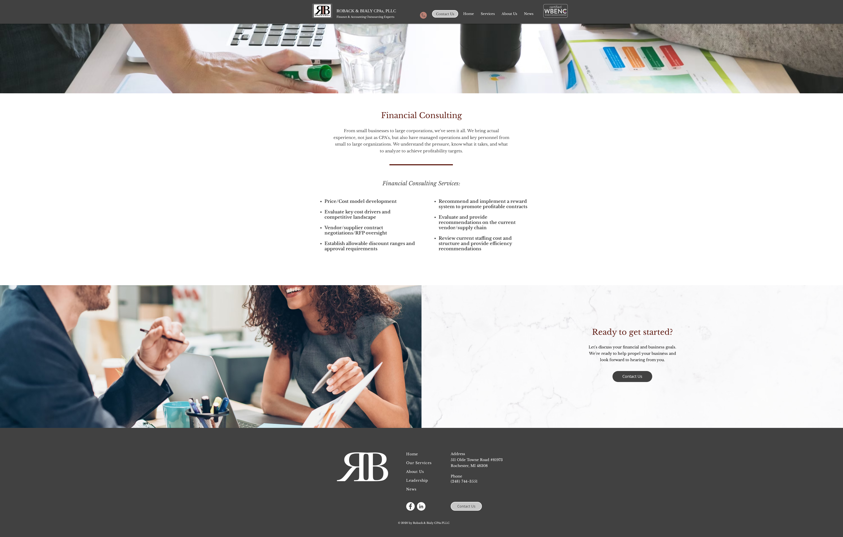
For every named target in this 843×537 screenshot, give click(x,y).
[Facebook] (410, 506)
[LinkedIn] (421, 506)
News (411, 489)
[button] (487, 14)
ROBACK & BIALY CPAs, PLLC (366, 10)
